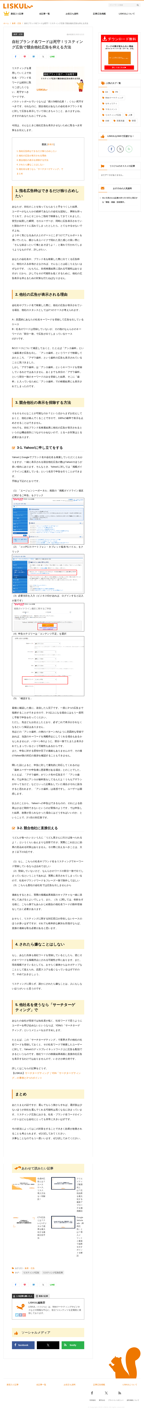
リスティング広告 (31, 1272)
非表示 (51, 144)
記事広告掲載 (99, 13)
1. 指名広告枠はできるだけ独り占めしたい (37, 151)
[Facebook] (20, 1315)
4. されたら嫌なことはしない (30, 164)
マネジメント (111, 109)
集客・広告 (30, 1268)
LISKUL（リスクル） (38, 1307)
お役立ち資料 (72, 13)
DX (106, 92)
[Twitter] (17, 1315)
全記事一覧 (44, 13)
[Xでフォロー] (48, 1345)
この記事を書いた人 (24, 1296)
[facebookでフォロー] (111, 149)
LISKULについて (127, 13)
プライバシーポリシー (116, 1400)
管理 (134, 121)
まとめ (20, 173)
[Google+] (24, 1315)
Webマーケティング (114, 98)
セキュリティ (111, 103)
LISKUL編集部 (36, 1302)
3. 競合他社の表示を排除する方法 (32, 160)
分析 (107, 121)
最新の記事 (43, 1296)
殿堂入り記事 (17, 13)
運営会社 (102, 1400)
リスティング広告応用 (53, 1272)
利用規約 (93, 1400)
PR (116, 92)
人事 (130, 115)
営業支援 (120, 121)
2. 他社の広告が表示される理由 (31, 155)
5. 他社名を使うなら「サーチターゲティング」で (40, 169)
